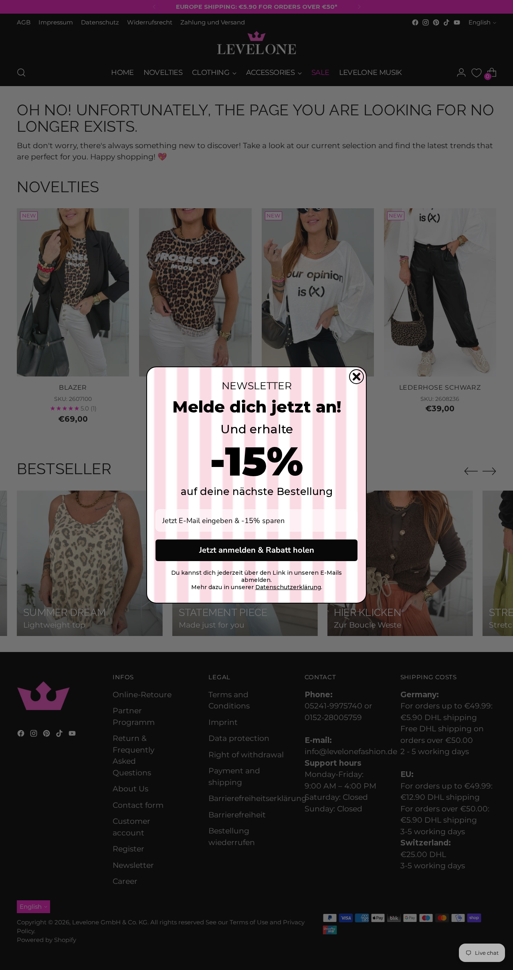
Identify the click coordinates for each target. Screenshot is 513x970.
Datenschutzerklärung (288, 587)
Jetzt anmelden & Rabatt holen (256, 550)
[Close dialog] (356, 377)
